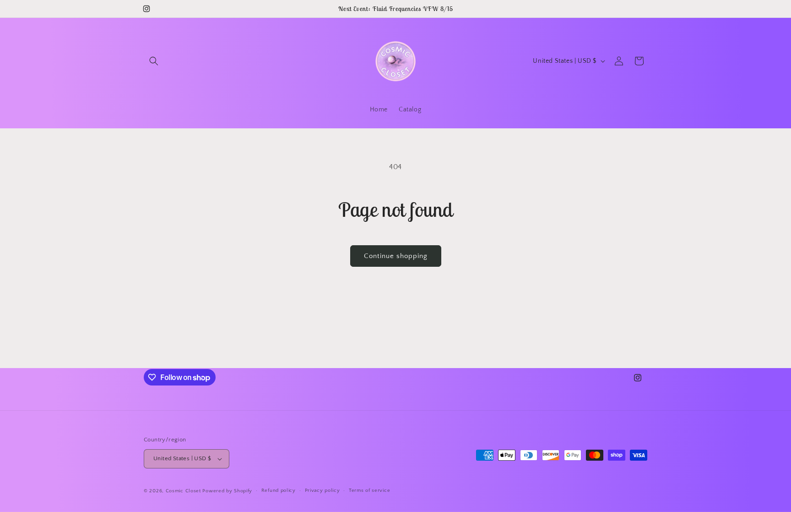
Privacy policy (322, 490)
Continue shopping (396, 256)
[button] (154, 61)
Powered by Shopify (227, 491)
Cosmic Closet (183, 491)
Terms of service (369, 490)
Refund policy (278, 490)
